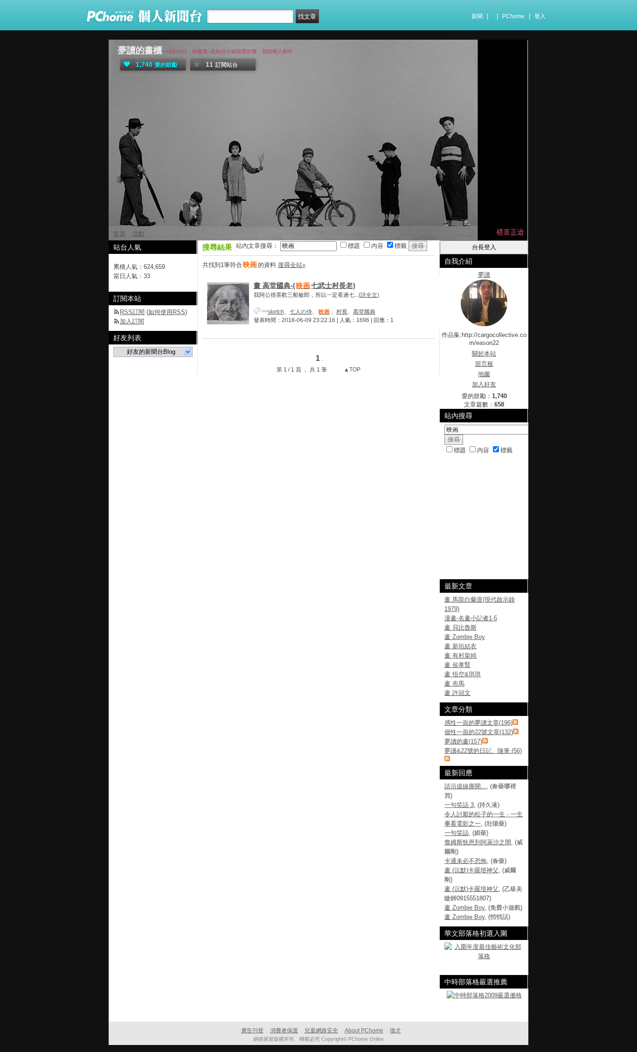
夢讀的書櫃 (140, 50)
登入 (540, 16)
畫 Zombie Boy (464, 636)
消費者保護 (284, 1030)
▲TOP (351, 369)
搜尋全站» (291, 264)
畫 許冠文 (457, 692)
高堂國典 (364, 312)
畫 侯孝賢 (457, 664)
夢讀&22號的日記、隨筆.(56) (483, 750)
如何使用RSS (166, 312)
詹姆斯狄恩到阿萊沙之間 (477, 842)
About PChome (364, 1030)
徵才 (395, 1030)
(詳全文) (369, 295)
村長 (341, 312)
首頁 (119, 233)
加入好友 (484, 384)
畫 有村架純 (460, 655)
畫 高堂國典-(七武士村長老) (304, 285)
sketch (276, 312)
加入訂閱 (132, 321)
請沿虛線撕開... (465, 786)
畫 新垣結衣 (460, 646)
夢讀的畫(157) (463, 741)
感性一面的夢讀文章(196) (478, 722)
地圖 (484, 374)
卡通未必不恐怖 (465, 860)
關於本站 (484, 353)
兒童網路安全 (321, 1030)
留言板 (484, 363)
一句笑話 (456, 832)
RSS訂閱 (132, 312)
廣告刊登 (252, 1030)
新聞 (477, 16)
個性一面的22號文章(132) (478, 732)
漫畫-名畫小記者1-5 (470, 618)
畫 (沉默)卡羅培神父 (471, 870)
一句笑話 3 (459, 804)
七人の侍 (301, 312)
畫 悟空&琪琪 (462, 674)
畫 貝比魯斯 (460, 627)
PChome (513, 16)
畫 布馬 (454, 683)
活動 (138, 233)
